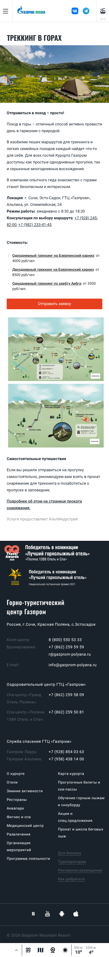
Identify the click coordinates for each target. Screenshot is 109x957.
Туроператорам (72, 862)
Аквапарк (15, 808)
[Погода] (65, 950)
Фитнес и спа (19, 817)
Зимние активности (25, 791)
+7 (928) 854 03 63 (66, 752)
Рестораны (17, 800)
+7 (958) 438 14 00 (66, 759)
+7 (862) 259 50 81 (66, 712)
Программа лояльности (28, 859)
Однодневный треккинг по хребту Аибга (46, 284)
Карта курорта (71, 774)
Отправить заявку (54, 304)
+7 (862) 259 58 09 (66, 695)
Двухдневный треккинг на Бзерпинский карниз (53, 270)
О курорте (16, 774)
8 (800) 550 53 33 (65, 640)
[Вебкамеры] (53, 950)
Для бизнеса (69, 853)
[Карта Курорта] (40, 950)
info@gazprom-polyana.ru (73, 665)
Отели (12, 782)
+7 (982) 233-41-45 (35, 225)
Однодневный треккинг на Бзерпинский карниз (53, 256)
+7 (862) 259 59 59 (66, 647)
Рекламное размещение (80, 870)
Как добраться (71, 879)
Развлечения (18, 834)
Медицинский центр (25, 826)
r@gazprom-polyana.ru (70, 654)
